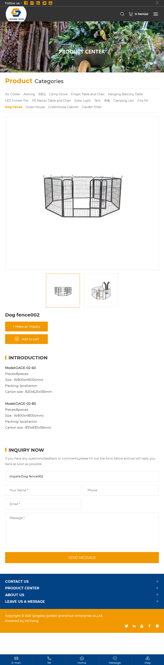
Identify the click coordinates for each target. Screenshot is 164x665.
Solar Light (82, 100)
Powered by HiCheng (21, 621)
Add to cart (30, 339)
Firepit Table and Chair (88, 94)
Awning (29, 94)
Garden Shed (91, 107)
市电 (107, 100)
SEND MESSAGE (82, 557)
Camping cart (123, 100)
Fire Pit (143, 100)
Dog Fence (13, 107)
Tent (97, 100)
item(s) (141, 14)
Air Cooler (12, 94)
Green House (35, 107)
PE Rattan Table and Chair (51, 100)
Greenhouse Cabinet (63, 107)
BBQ (42, 94)
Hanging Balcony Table (125, 94)
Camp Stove (58, 94)
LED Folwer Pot (17, 100)
